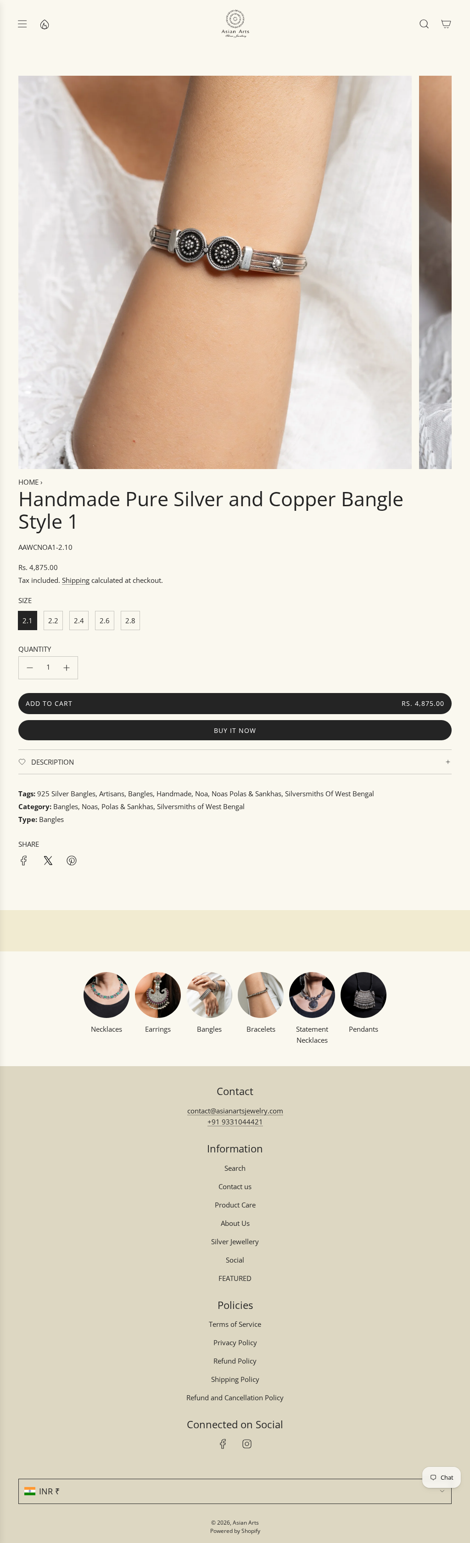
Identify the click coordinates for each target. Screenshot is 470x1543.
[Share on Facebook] (24, 862)
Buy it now (235, 730)
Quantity (34, 649)
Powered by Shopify (235, 1531)
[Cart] (446, 24)
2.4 (79, 620)
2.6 (105, 620)
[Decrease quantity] (30, 668)
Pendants (363, 1029)
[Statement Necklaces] (312, 995)
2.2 (53, 620)
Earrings (158, 1029)
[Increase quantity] (67, 668)
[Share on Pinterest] (72, 862)
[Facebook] (223, 1444)
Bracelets (260, 1029)
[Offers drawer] (44, 24)
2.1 (27, 620)
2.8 (130, 620)
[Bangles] (209, 995)
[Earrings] (158, 995)
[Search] (424, 24)
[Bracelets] (261, 995)
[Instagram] (247, 1444)
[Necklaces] (106, 995)
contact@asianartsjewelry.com (235, 1110)
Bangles (209, 1029)
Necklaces (106, 1029)
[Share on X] (48, 862)
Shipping (76, 580)
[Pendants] (363, 995)
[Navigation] (22, 24)
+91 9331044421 (235, 1121)
